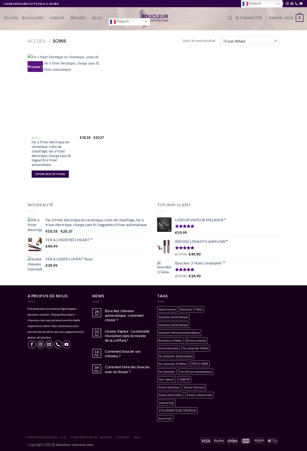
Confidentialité (83, 437)
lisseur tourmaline (171, 395)
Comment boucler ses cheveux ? (123, 353)
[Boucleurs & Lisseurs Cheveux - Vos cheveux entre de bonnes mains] (154, 18)
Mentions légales (42, 437)
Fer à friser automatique (195, 372)
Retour (106, 437)
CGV (63, 437)
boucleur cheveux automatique (179, 332)
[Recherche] (230, 18)
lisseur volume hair (199, 395)
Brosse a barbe (196, 340)
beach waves (167, 309)
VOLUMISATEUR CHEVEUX (177, 410)
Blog (97, 18)
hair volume (166, 379)
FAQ (137, 437)
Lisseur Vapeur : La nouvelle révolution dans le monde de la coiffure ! (127, 335)
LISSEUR (57, 18)
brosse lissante (168, 348)
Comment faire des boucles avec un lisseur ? (127, 369)
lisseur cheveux (194, 387)
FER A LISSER (199, 364)
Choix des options (50, 174)
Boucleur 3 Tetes (191, 309)
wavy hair (165, 418)
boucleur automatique (173, 325)
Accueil (11, 18)
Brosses (78, 18)
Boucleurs (32, 18)
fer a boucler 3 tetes (196, 348)
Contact (123, 437)
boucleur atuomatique (173, 317)
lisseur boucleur (169, 387)
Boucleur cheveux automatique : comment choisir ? (124, 315)
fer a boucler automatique (176, 356)
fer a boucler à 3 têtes (173, 364)
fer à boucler (167, 372)
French (122, 21)
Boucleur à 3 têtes (170, 340)
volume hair (166, 403)
